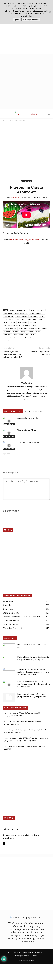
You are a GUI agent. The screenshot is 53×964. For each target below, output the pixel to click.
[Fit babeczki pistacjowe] (9, 445)
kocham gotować (10, 328)
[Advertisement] (26, 27)
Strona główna (8, 120)
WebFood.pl (15, 198)
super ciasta (18, 335)
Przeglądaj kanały (22, 956)
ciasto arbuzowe (21, 313)
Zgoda (16, 20)
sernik (38, 332)
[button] (4, 114)
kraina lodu (23, 328)
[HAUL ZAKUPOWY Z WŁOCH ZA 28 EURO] (9, 647)
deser (42, 316)
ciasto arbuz (8, 313)
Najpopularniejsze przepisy (32, 952)
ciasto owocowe (21, 316)
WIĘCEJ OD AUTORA (33, 411)
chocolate (40, 310)
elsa (17, 319)
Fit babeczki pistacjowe (28, 442)
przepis (15, 332)
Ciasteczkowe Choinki (27, 430)
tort (27, 335)
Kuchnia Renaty (20, 120)
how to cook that (9, 322)
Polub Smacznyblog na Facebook (25, 239)
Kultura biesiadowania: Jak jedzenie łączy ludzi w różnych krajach (33, 658)
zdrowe (31, 341)
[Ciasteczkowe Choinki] (9, 433)
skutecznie (7, 335)
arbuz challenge (22, 310)
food (23, 319)
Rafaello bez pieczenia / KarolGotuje (40, 353)
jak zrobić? (26, 325)
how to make (22, 322)
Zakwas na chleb (11, 829)
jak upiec (33, 322)
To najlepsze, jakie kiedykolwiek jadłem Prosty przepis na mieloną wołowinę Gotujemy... (33, 672)
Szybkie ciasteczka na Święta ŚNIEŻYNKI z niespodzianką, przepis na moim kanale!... (33, 684)
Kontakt (35, 956)
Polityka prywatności (31, 20)
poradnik (7, 332)
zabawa (23, 341)
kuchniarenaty (34, 328)
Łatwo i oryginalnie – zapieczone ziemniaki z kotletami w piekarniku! (12, 354)
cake (33, 310)
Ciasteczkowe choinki (27, 418)
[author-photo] (26, 379)
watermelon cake (10, 338)
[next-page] (8, 455)
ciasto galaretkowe (36, 313)
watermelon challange (27, 338)
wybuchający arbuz (10, 341)
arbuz (12, 310)
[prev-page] (4, 455)
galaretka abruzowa (35, 319)
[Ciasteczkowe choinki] (9, 421)
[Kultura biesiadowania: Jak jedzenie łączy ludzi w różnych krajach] (9, 660)
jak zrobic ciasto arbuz (12, 325)
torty (32, 335)
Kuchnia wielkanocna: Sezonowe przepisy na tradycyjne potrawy (31, 695)
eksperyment (8, 319)
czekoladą (33, 316)
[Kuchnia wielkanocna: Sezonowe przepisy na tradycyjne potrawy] (9, 697)
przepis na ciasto (27, 332)
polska (44, 328)
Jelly (34, 325)
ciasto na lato (8, 316)
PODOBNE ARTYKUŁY (13, 411)
